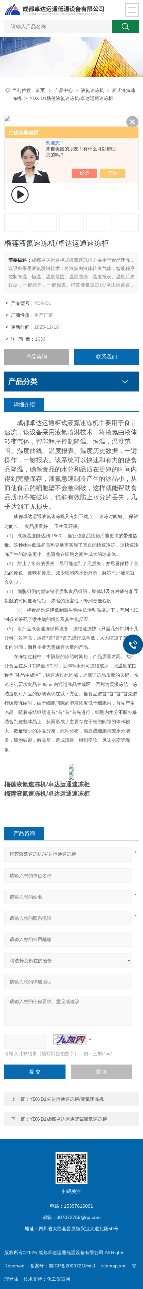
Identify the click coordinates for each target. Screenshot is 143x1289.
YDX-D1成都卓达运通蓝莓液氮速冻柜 (68, 1119)
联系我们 (106, 357)
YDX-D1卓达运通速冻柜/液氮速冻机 (67, 1099)
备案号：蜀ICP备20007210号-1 (63, 1265)
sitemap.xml (113, 1265)
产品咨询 (36, 357)
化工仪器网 (58, 1279)
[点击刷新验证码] (69, 1039)
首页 (41, 90)
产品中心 (63, 90)
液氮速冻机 (92, 90)
